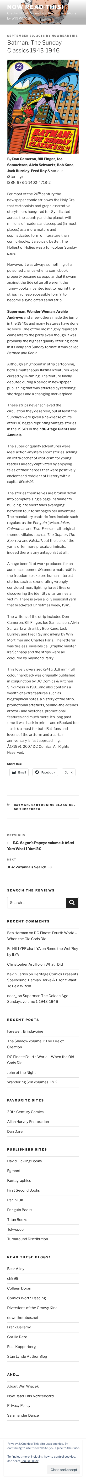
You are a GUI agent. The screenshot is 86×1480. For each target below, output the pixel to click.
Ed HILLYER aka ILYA (24, 949)
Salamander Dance (23, 1415)
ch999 (12, 1278)
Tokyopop (15, 1229)
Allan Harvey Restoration (28, 1122)
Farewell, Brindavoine (25, 1031)
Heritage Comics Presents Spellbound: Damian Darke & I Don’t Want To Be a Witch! (42, 980)
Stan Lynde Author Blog (27, 1356)
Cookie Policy (29, 1461)
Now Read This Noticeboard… (31, 1396)
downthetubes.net (22, 1318)
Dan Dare (15, 1131)
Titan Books (17, 1220)
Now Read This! (35, 7)
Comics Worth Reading (26, 1298)
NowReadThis (65, 35)
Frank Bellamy (19, 1327)
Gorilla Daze (17, 1337)
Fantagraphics (19, 1180)
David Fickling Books (24, 1161)
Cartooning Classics (52, 805)
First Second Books (23, 1190)
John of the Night (21, 1072)
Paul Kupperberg (21, 1347)
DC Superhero (27, 809)
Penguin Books (19, 1210)
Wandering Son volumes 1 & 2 (32, 1082)
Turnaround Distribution (27, 1239)
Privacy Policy (18, 1405)
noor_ (12, 996)
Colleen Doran (19, 1288)
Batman (21, 805)
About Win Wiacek (23, 1386)
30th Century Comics (25, 1112)
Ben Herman (17, 933)
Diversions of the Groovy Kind (32, 1308)
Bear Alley (15, 1269)
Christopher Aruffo (23, 964)
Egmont (14, 1171)
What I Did (54, 964)
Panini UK (15, 1200)
